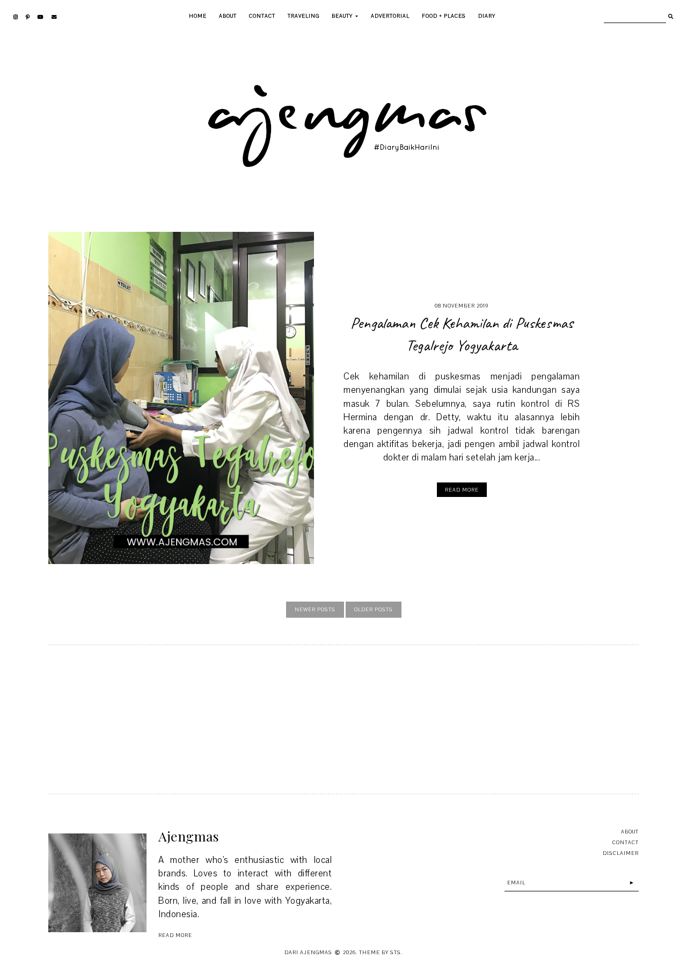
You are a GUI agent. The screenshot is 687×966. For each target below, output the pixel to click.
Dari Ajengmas (308, 952)
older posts (373, 609)
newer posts (315, 609)
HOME (198, 15)
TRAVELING (303, 15)
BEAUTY (342, 15)
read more (175, 935)
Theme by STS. (381, 952)
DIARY (486, 15)
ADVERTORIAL (390, 15)
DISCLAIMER (621, 853)
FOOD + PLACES (444, 15)
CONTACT (262, 15)
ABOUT (228, 15)
